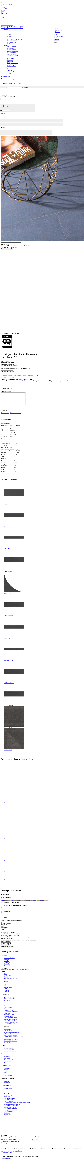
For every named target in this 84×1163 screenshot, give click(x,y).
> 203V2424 (7, 593)
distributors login (5, 76)
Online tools (10, 48)
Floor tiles (57, 32)
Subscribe (34, 1139)
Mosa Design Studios (12, 70)
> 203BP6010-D (8, 638)
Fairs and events (11, 42)
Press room (10, 61)
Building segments (12, 40)
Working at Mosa (11, 66)
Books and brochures (12, 51)
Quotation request (11, 54)
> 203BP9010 (7, 548)
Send (18, 933)
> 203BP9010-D (8, 660)
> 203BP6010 (7, 526)
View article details (5, 941)
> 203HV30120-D (9, 683)
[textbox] (8, 80)
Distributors (10, 69)
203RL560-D (19, 381)
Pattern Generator (11, 49)
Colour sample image (15, 413)
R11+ (6, 106)
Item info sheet (5, 413)
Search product (59, 30)
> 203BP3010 (7, 504)
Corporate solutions (12, 64)
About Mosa (10, 58)
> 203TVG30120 (8, 616)
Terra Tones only (7, 923)
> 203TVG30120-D (9, 705)
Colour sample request (13, 55)
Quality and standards (12, 63)
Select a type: (4, 927)
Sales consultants (11, 72)
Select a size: (4, 924)
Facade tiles (10, 36)
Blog (8, 43)
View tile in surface (6, 391)
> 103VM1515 (8, 727)
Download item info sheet (7, 946)
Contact (9, 73)
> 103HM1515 (8, 750)
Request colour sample (6, 26)
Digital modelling (11, 52)
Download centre (11, 46)
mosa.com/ (16, 935)
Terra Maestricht (12, 247)
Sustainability (10, 60)
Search (25, 87)
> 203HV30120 (8, 571)
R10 (2, 106)
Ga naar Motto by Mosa (7, 1152)
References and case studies (14, 39)
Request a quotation (10, 378)
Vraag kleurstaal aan (6, 1158)
